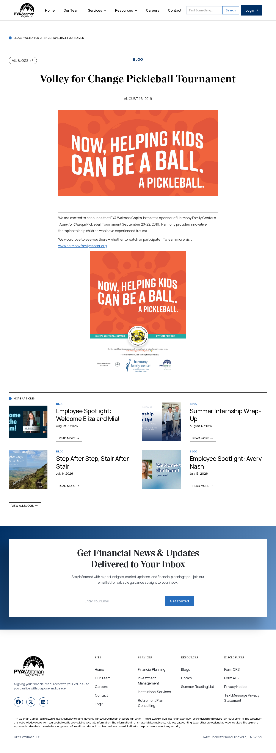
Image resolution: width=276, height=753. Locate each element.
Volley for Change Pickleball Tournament (55, 38)
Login (99, 704)
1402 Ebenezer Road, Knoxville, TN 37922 (232, 737)
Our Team (71, 10)
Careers (152, 10)
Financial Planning (151, 669)
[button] (97, 10)
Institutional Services (154, 691)
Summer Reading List (197, 686)
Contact (175, 10)
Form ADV (232, 678)
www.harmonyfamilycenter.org (82, 245)
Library (186, 678)
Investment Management (148, 681)
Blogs (18, 38)
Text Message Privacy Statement (241, 698)
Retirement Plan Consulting (150, 703)
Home (50, 10)
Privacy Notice (235, 686)
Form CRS (232, 669)
